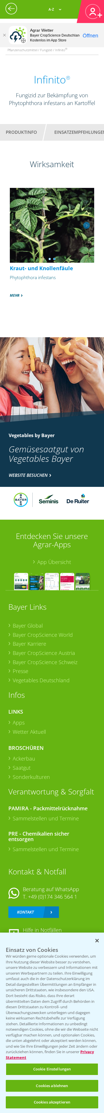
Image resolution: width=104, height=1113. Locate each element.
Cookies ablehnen (52, 1085)
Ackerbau (24, 758)
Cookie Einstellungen (52, 1069)
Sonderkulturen (31, 776)
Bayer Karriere (29, 643)
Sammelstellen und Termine (46, 818)
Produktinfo (21, 132)
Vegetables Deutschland (41, 680)
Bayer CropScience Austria (44, 652)
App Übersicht (54, 562)
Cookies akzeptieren (52, 1102)
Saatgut (22, 767)
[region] (52, 1023)
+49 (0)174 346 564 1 (52, 896)
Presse (20, 671)
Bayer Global (28, 625)
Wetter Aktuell (29, 731)
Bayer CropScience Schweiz (45, 662)
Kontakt (25, 912)
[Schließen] (4, 35)
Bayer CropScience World (43, 634)
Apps (19, 722)
